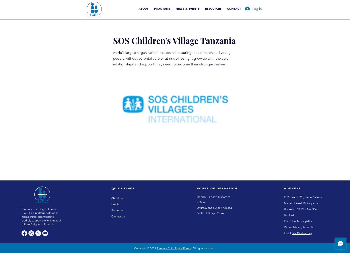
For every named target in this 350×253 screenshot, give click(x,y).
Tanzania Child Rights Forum (174, 248)
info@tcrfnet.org (302, 233)
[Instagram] (31, 233)
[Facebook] (24, 233)
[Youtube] (45, 233)
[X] (38, 233)
